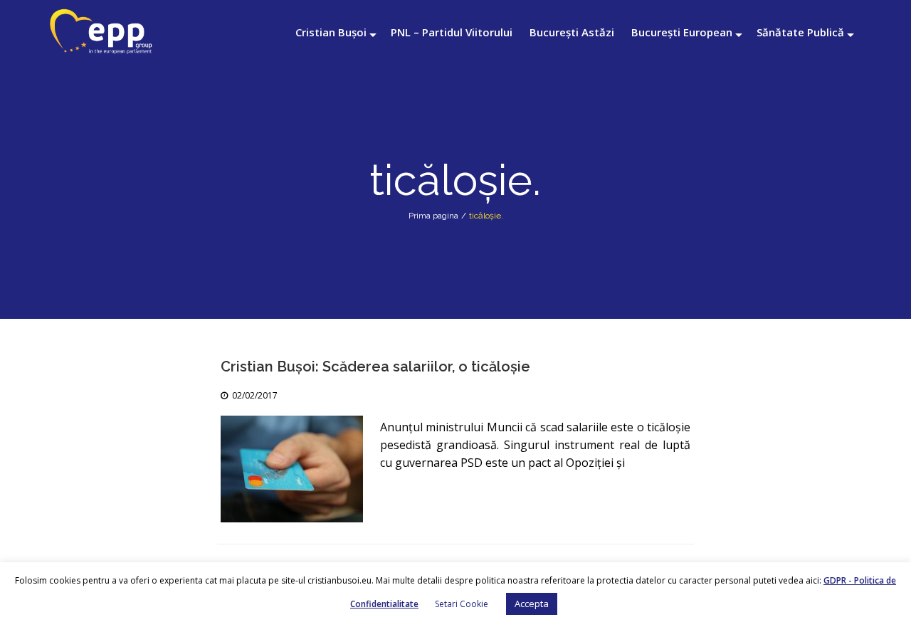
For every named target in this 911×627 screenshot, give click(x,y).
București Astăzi (572, 32)
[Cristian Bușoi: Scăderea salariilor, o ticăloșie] (292, 469)
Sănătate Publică (800, 32)
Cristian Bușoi (331, 32)
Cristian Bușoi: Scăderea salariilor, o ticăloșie (375, 366)
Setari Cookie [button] (461, 604)
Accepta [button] (532, 603)
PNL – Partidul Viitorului (451, 32)
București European (681, 32)
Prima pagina (433, 216)
